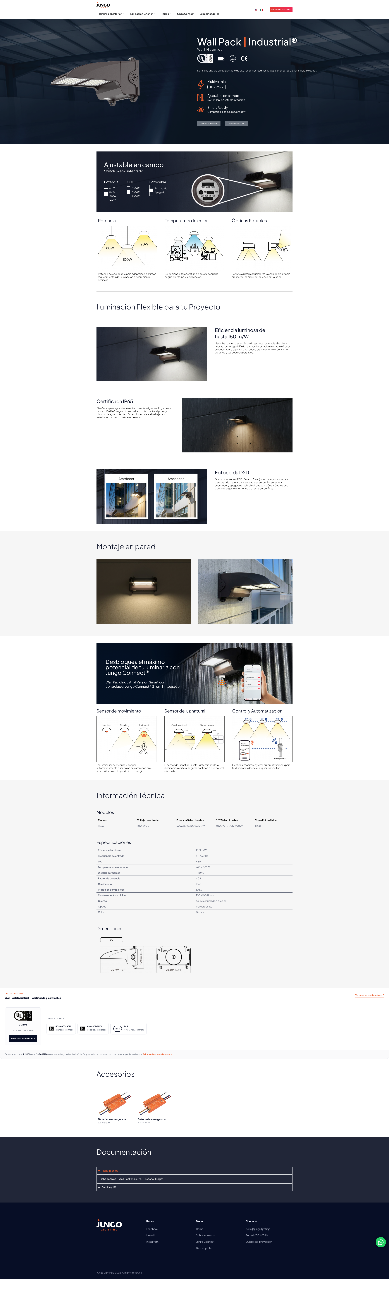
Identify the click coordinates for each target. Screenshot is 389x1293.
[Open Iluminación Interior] (123, 13)
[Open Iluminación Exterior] (155, 13)
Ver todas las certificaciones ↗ (369, 995)
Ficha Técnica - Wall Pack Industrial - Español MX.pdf (131, 1179)
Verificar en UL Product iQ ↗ (23, 1038)
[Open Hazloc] (171, 13)
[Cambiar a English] (256, 9)
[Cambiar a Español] (262, 9)
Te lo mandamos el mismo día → (157, 1054)
